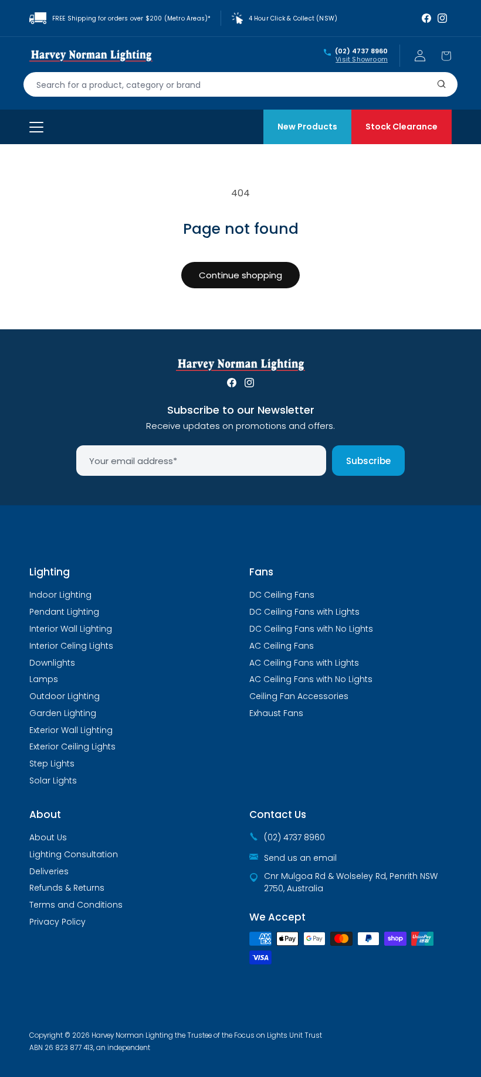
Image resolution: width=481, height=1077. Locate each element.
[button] (446, 56)
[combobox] (240, 84)
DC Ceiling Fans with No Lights (311, 629)
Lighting (49, 571)
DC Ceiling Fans (281, 595)
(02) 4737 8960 (361, 51)
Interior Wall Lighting (70, 629)
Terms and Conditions (76, 905)
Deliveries (49, 871)
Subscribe (368, 461)
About (45, 814)
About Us (48, 837)
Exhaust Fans (276, 713)
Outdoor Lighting (64, 696)
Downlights (52, 663)
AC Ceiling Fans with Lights (304, 663)
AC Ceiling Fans (281, 646)
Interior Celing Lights (71, 646)
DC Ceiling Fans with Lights (304, 612)
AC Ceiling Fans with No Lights (310, 679)
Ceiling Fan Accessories (298, 696)
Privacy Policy (57, 922)
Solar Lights (53, 780)
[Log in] (420, 56)
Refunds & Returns (66, 888)
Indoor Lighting (60, 595)
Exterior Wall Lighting (71, 730)
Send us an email (300, 858)
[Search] (441, 84)
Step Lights (51, 763)
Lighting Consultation (73, 854)
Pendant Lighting (64, 612)
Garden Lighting (62, 713)
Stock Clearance (401, 126)
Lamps (43, 679)
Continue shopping (240, 275)
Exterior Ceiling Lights (72, 746)
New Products (307, 126)
